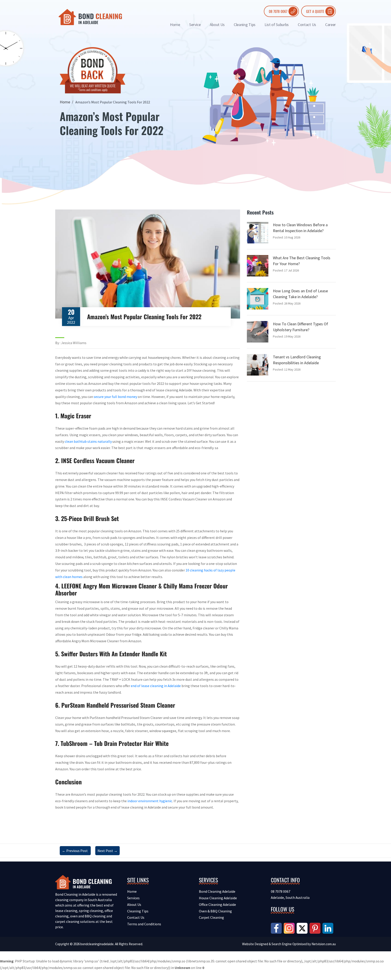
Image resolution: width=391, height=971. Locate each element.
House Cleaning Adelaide (218, 898)
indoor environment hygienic (149, 801)
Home (175, 24)
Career (330, 24)
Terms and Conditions (144, 924)
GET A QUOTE (315, 11)
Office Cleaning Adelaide (217, 904)
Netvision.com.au (324, 944)
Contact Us (307, 24)
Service (195, 24)
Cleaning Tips (244, 24)
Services (133, 898)
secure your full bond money (115, 396)
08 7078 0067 (278, 11)
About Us (217, 24)
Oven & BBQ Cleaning (215, 911)
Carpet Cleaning (211, 917)
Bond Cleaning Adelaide (217, 891)
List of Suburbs (277, 24)
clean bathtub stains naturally (88, 441)
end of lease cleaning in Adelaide (156, 685)
